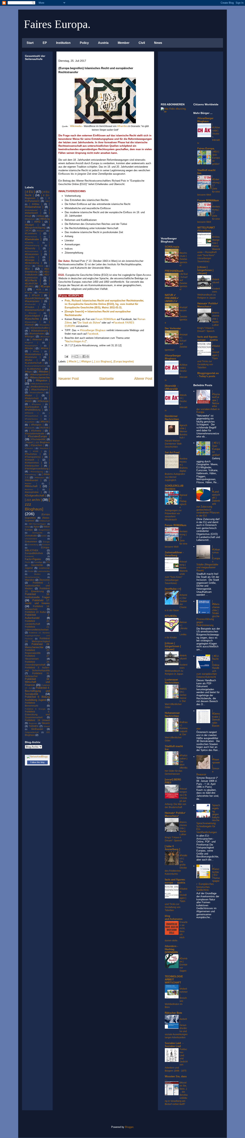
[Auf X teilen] (80, 356)
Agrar (36, 526)
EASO (44, 536)
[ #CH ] (28, 230)
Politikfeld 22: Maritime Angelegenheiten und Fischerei (37, 636)
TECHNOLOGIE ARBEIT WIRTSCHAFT (174, 979)
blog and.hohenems (173, 917)
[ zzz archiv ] (33, 499)
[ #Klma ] (36, 351)
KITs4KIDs (171, 616)
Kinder (31, 571)
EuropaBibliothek (34, 553)
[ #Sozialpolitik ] (38, 439)
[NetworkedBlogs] (37, 756)
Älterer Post (143, 379)
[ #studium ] (44, 448)
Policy (84, 42)
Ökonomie (44, 580)
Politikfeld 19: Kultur (35, 612)
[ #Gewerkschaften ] (39, 328)
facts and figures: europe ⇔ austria (175, 881)
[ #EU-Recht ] (37, 279)
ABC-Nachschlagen (37, 524)
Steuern (46, 723)
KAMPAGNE (44, 568)
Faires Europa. (57, 24)
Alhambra (122, 126)
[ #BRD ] (37, 221)
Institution (63, 42)
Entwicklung (33, 545)
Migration (30, 580)
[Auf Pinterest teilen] (88, 356)
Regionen (33, 723)
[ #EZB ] (38, 289)
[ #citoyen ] (41, 231)
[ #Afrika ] (35, 204)
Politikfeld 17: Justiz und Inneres (37, 602)
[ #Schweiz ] (36, 430)
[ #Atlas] (40, 216)
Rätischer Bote (173, 1012)
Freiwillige (38, 562)
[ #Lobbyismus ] (34, 369)
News (158, 42)
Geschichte (37, 565)
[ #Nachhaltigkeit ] (39, 389)
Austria (103, 42)
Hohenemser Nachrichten (172, 714)
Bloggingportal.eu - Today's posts (208, 375)
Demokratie (31, 535)
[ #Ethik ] (40, 266)
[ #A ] (47, 201)
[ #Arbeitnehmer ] (37, 206)
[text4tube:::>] (173, 588)
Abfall (27, 527)
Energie (46, 542)
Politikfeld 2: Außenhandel (37, 616)
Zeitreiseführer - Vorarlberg (174, 554)
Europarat (29, 556)
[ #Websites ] (39, 477)
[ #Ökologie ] (43, 401)
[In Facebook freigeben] (84, 356)
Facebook (92, 333)
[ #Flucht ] (35, 295)
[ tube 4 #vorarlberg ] (172, 848)
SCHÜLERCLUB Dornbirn (174, 487)
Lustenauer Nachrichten (172, 681)
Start (30, 42)
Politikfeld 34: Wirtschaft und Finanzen (37, 682)
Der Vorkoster (173, 328)
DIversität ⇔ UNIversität (172, 387)
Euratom (46, 545)
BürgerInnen (44, 530)
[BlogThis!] (77, 356)
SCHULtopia (172, 246)
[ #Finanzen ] (44, 292)
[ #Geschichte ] (37, 317)
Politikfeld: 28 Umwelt (37, 720)
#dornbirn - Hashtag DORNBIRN (171, 949)
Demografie (37, 533)
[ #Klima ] (44, 348)
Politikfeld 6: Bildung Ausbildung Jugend (37, 698)
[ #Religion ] (86, 361)
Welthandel (37, 729)
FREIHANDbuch (174, 270)
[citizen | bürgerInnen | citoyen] (173, 646)
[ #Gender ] (32, 313)
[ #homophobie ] (36, 333)
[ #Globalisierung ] (39, 330)
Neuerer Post (68, 379)
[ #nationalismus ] (37, 392)
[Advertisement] (36, 123)
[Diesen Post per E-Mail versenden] (73, 356)
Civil (142, 42)
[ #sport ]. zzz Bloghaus (37, 442)
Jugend (29, 568)
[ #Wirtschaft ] (37, 485)
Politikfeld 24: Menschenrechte (37, 646)
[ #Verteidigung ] (37, 472)
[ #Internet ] (36, 339)
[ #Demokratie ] (37, 238)
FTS (48, 562)
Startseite (106, 379)
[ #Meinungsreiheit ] (39, 374)
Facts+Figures (33, 559)
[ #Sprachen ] (36, 445)
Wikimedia (76, 126)
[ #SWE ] (36, 451)
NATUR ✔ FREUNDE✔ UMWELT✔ (172, 298)
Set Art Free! (172, 452)
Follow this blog (37, 762)
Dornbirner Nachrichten (172, 418)
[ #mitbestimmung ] (40, 386)
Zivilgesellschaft (32, 732)
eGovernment (31, 539)
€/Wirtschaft (44, 521)
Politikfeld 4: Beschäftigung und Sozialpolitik (37, 690)
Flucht (27, 562)
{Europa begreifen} (123, 361)
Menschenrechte (32, 577)
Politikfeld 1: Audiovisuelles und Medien (37, 585)
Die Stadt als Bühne (89, 322)
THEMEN (33, 726)
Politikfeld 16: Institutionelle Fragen (37, 596)
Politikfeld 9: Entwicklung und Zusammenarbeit (37, 714)
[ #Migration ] (41, 380)
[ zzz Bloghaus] (103, 361)
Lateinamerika (43, 571)
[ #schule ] (44, 427)
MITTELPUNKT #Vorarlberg (206, 229)
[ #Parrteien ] (36, 404)
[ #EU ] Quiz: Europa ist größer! (216, 157)
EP (45, 42)
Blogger (129, 1127)
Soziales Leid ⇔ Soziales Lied (174, 1045)
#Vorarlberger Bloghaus (93, 330)
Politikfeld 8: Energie (35, 709)
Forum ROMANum (105, 319)
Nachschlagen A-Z (76, 341)
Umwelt (46, 726)
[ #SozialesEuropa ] (37, 436)
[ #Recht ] (72, 361)
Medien (37, 574)
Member (123, 42)
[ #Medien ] (43, 371)
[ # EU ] (30, 191)
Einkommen (31, 541)
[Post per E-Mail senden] (66, 356)
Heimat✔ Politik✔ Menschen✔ (175, 814)
